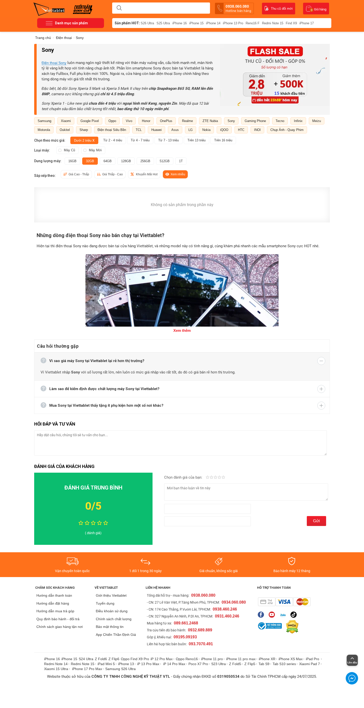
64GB (108, 161)
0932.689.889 (200, 630)
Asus (175, 130)
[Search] (119, 8)
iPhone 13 (126, 664)
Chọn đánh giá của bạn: (183, 477)
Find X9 (291, 23)
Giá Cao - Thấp (79, 174)
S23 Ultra (218, 664)
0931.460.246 (227, 616)
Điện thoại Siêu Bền (112, 130)
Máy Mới (95, 150)
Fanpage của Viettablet (262, 614)
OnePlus (166, 121)
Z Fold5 (235, 664)
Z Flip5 (249, 664)
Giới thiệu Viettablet (111, 595)
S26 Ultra (147, 23)
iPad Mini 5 (106, 664)
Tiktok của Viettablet (295, 614)
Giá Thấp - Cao (112, 174)
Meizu (316, 121)
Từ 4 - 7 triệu (140, 140)
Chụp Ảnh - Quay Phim (287, 130)
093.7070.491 (201, 644)
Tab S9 (264, 664)
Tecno (280, 121)
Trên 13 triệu (196, 140)
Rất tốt (219, 477)
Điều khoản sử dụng (112, 611)
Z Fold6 (101, 659)
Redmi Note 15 (272, 23)
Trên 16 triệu (223, 140)
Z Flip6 (113, 659)
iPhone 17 (306, 23)
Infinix (298, 121)
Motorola (44, 130)
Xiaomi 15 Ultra (56, 669)
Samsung (44, 121)
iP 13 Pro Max (148, 664)
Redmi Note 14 (56, 664)
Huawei (156, 130)
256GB (145, 161)
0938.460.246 (225, 609)
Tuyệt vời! (223, 477)
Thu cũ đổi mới (282, 8)
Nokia (206, 130)
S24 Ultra (86, 659)
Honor (146, 121)
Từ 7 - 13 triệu (168, 140)
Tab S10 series (284, 664)
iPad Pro (313, 659)
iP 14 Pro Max (174, 664)
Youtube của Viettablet (273, 614)
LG (190, 130)
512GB (165, 161)
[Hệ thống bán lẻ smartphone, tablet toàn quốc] (50, 8)
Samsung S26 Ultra (120, 669)
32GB (90, 161)
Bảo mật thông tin (110, 627)
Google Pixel (89, 121)
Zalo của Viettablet (284, 614)
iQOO (224, 130)
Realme (187, 121)
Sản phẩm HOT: (127, 23)
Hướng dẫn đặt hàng (52, 603)
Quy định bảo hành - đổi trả (57, 619)
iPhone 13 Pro (233, 23)
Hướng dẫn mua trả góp (55, 611)
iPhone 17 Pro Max (87, 669)
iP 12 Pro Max (162, 659)
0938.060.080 (238, 8)
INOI (257, 130)
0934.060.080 (234, 602)
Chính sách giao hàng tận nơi (59, 627)
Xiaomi (66, 121)
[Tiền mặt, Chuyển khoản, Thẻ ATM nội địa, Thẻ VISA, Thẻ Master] (284, 602)
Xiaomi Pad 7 (309, 664)
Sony (231, 121)
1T (181, 161)
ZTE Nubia (210, 121)
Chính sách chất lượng (113, 619)
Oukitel (65, 130)
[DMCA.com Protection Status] (291, 627)
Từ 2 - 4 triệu (112, 140)
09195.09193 (185, 637)
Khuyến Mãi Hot (146, 174)
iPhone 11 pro (212, 659)
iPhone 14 (213, 23)
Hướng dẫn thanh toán (54, 595)
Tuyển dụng (105, 603)
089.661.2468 (186, 623)
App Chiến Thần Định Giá (116, 635)
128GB (126, 161)
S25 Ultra (163, 23)
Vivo (129, 121)
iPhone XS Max (291, 659)
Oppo (112, 121)
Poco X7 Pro (198, 664)
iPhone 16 (179, 23)
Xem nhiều (178, 174)
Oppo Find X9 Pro (135, 659)
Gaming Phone (255, 121)
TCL (139, 130)
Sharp (83, 130)
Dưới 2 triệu (84, 140)
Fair (211, 477)
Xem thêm (182, 330)
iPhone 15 (196, 23)
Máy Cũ (69, 150)
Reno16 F (253, 23)
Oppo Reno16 (187, 659)
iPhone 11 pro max (241, 659)
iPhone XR (267, 659)
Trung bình (215, 477)
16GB (72, 161)
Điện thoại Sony (54, 63)
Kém (207, 477)
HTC (241, 130)
